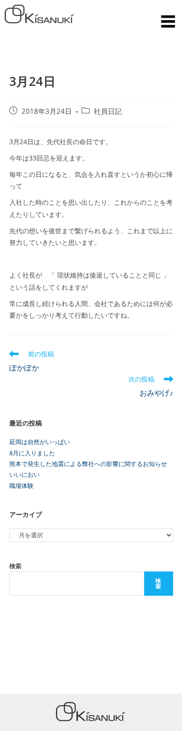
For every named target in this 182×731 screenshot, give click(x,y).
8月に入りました (32, 453)
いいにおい (24, 474)
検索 (15, 566)
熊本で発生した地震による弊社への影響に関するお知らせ (88, 463)
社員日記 (108, 111)
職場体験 (21, 485)
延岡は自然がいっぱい (39, 442)
